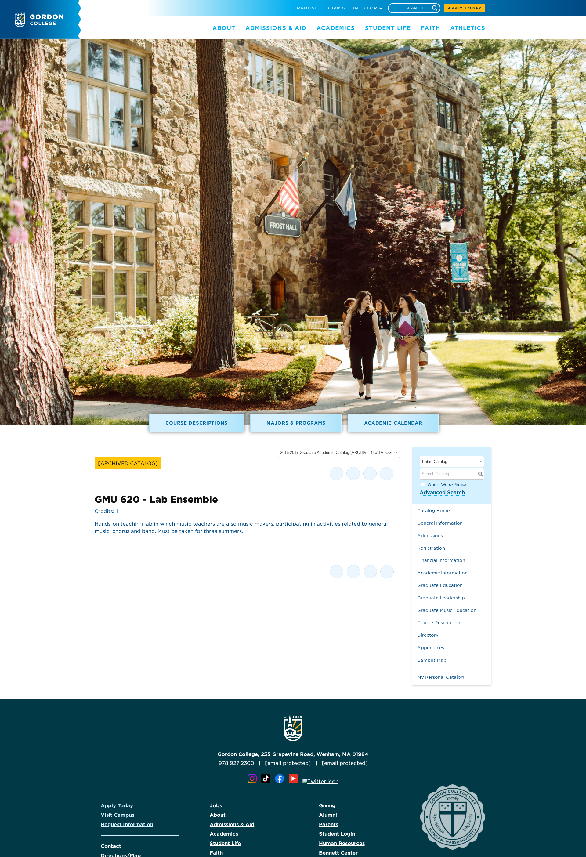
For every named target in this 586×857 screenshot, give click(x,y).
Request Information (127, 824)
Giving (327, 805)
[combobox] (339, 452)
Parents (328, 824)
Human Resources (342, 843)
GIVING (336, 8)
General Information (440, 523)
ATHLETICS (467, 28)
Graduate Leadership (441, 597)
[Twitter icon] (320, 781)
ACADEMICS (336, 28)
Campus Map (432, 660)
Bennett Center (338, 853)
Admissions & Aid (232, 824)
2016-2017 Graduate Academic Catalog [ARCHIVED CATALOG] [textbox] (336, 452)
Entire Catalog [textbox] (434, 461)
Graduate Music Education (446, 610)
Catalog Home (433, 510)
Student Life (225, 843)
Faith (216, 853)
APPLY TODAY (465, 8)
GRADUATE (306, 8)
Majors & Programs (295, 422)
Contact (111, 846)
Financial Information (441, 560)
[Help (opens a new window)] (386, 473)
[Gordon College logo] (39, 25)
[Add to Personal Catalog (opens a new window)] (336, 473)
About (218, 815)
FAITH (430, 28)
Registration (431, 548)
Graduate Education (440, 585)
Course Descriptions (196, 422)
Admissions (430, 535)
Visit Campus (117, 815)
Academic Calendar (393, 422)
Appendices (430, 647)
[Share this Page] (353, 473)
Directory (428, 635)
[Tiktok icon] (267, 781)
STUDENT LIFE (388, 28)
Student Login (337, 834)
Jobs (216, 805)
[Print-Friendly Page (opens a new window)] (370, 473)
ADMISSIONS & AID (275, 28)
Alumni (328, 815)
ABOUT (223, 28)
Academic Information (442, 572)
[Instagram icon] (254, 781)
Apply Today (117, 805)
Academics (224, 834)
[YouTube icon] (295, 781)
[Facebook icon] (281, 781)
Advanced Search (442, 492)
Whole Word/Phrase (446, 484)
